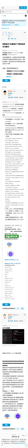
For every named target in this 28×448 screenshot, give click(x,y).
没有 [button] (22, 308)
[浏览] (2, 8)
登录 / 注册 (23, 7)
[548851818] (4, 316)
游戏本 (4, 15)
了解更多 (16, 25)
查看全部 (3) (9, 76)
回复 (6, 80)
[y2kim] (4, 92)
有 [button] (17, 308)
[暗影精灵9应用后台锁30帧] (9, 28)
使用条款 (19, 443)
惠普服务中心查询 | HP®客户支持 (12, 263)
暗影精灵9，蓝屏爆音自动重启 (14, 74)
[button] (24, 32)
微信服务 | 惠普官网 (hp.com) (12, 259)
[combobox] (14, 11)
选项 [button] (25, 15)
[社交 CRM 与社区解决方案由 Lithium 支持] (15, 436)
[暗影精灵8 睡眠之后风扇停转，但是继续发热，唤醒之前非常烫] (11, 28)
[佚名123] (4, 34)
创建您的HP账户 (6, 25)
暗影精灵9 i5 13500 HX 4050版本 (15, 71)
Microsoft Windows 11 (12, 68)
